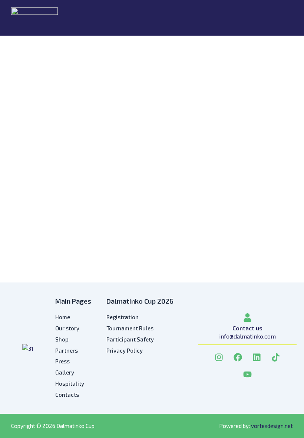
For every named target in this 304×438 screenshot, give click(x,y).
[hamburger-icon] (284, 17)
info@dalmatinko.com (247, 336)
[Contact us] (247, 317)
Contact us (247, 327)
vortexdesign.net (272, 425)
